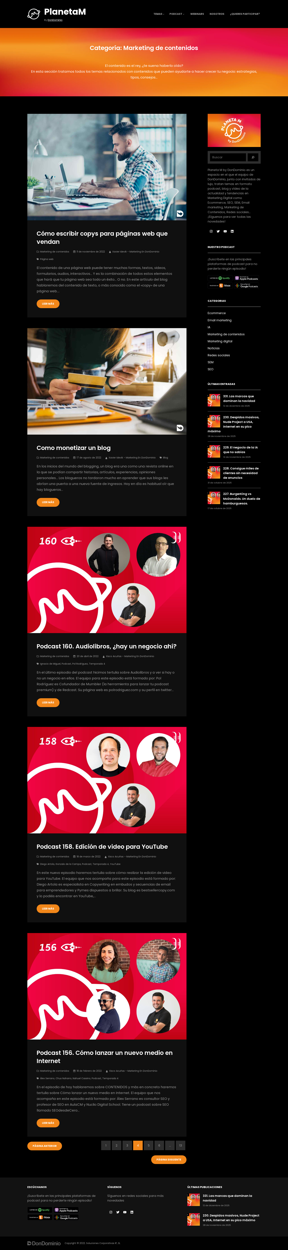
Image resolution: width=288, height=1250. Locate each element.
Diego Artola (47, 864)
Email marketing (220, 320)
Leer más (48, 303)
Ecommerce (217, 313)
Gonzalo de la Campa (68, 864)
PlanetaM (65, 12)
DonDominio (55, 20)
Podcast (66, 663)
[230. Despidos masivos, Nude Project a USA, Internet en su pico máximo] (214, 422)
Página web (47, 259)
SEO (210, 369)
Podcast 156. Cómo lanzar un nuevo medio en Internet (105, 1057)
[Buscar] (253, 157)
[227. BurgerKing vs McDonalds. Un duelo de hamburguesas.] (214, 498)
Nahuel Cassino (81, 1078)
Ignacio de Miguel (50, 663)
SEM (211, 362)
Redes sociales (219, 355)
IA (209, 327)
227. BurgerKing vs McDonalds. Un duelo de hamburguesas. (241, 498)
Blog (165, 457)
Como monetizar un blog (74, 448)
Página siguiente (168, 1159)
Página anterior (45, 1146)
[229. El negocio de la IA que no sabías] (214, 452)
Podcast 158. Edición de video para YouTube (102, 847)
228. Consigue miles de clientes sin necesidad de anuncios (241, 473)
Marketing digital (220, 341)
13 (180, 1145)
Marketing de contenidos (54, 251)
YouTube (115, 864)
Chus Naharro (64, 1078)
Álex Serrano (47, 1078)
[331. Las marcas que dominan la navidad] (214, 401)
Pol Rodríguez (80, 663)
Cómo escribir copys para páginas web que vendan (102, 238)
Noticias (214, 348)
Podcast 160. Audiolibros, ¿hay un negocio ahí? (107, 646)
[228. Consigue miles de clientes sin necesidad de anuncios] (214, 473)
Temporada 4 (97, 663)
